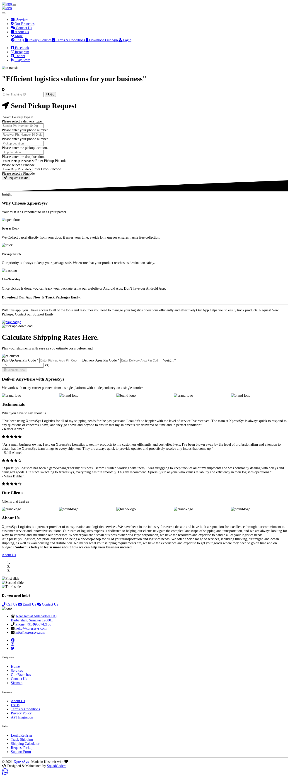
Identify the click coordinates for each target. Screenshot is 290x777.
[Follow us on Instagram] (12, 644)
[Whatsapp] (5, 773)
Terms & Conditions (25, 709)
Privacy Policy (21, 713)
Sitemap (16, 683)
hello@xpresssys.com (30, 628)
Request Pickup (17, 178)
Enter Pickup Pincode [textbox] (50, 161)
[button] (17, 36)
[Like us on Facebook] (12, 640)
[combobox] (50, 161)
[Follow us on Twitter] (12, 648)
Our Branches (21, 675)
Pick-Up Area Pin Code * (20, 360)
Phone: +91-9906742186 (33, 624)
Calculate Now (15, 370)
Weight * (169, 360)
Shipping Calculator (25, 743)
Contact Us (49, 604)
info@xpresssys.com (30, 632)
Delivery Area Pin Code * (100, 360)
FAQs (15, 705)
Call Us (11, 604)
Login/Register (21, 735)
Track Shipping (22, 739)
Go (51, 94)
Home (15, 666)
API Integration (22, 717)
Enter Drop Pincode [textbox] (46, 169)
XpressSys (21, 762)
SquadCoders (56, 766)
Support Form (21, 752)
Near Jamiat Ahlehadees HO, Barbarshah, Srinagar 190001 (34, 618)
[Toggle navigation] (14, 5)
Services (17, 670)
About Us (9, 555)
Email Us (29, 604)
